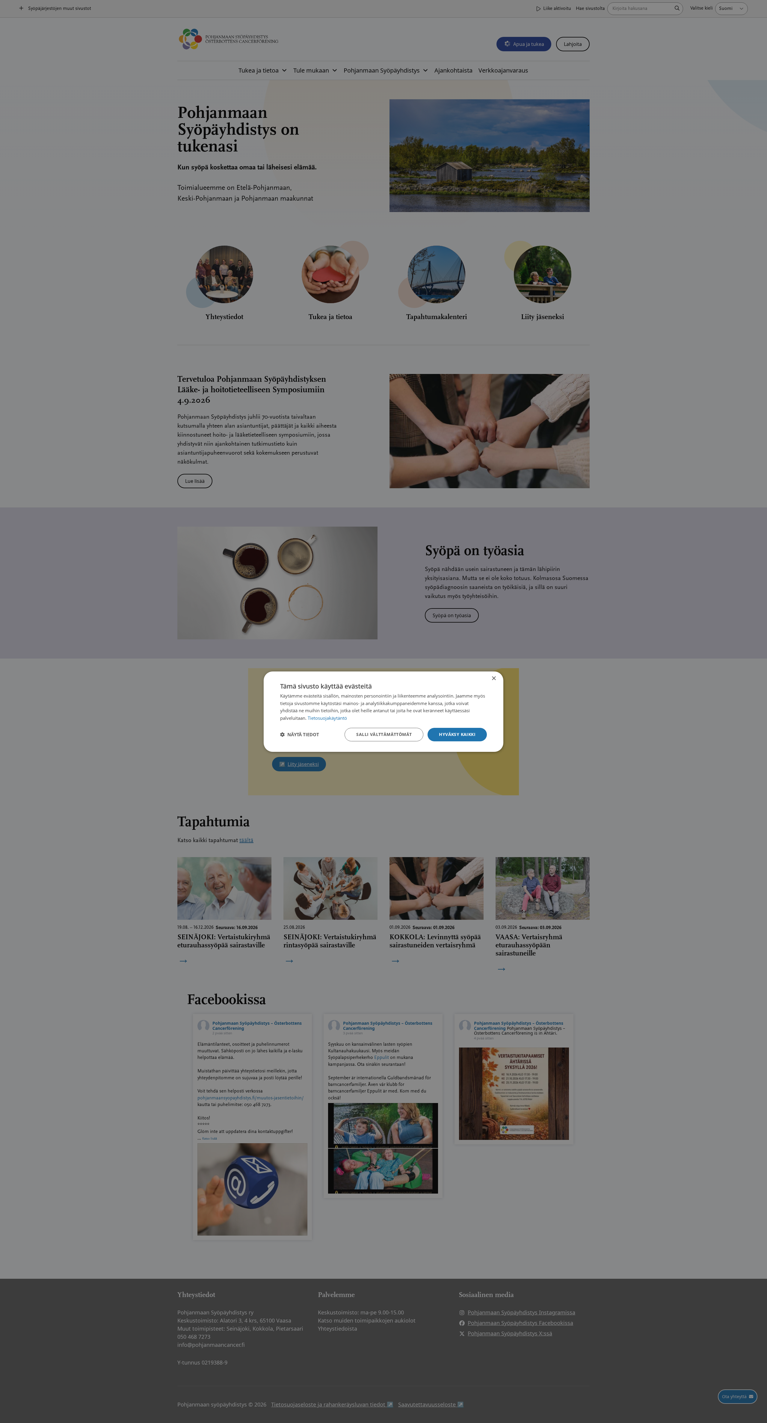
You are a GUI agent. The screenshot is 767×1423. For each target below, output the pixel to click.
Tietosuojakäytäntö (327, 718)
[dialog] (383, 711)
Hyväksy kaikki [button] (457, 734)
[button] (299, 734)
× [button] (493, 678)
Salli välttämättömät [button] (384, 734)
